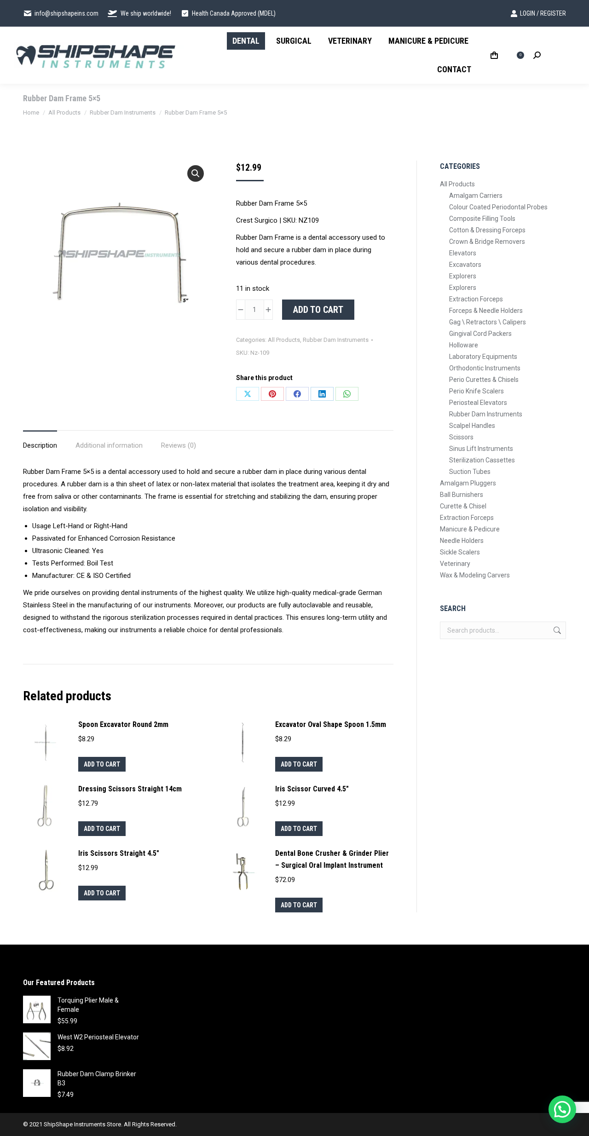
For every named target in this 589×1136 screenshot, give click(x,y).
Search (556, 630)
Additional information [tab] (109, 445)
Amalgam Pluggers (468, 483)
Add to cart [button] (102, 764)
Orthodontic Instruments (484, 368)
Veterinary (455, 563)
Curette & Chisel (463, 506)
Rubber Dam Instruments (336, 339)
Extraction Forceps (476, 299)
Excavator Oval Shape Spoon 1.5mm (330, 724)
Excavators (465, 264)
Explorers (462, 276)
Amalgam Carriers (475, 195)
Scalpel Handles (472, 425)
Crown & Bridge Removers (487, 241)
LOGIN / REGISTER (543, 13)
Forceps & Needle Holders (486, 310)
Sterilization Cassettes (482, 460)
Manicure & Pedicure (470, 529)
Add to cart (318, 309)
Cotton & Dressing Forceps (487, 230)
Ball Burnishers (461, 494)
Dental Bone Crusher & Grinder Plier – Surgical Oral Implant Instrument (332, 859)
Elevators (462, 253)
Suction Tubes (470, 471)
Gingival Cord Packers (480, 333)
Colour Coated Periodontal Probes (498, 207)
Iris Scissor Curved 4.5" (312, 788)
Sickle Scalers (460, 552)
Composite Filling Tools (482, 218)
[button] (195, 173)
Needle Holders (462, 540)
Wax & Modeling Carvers (475, 575)
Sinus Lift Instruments (481, 448)
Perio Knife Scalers (476, 391)
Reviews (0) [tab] (178, 445)
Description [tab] (40, 445)
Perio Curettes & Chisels (484, 379)
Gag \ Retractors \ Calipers (487, 322)
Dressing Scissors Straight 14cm (130, 788)
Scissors (461, 437)
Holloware (463, 345)
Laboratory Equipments (483, 356)
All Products (284, 339)
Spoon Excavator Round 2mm (123, 724)
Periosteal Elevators (478, 402)
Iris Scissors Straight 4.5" (118, 853)
